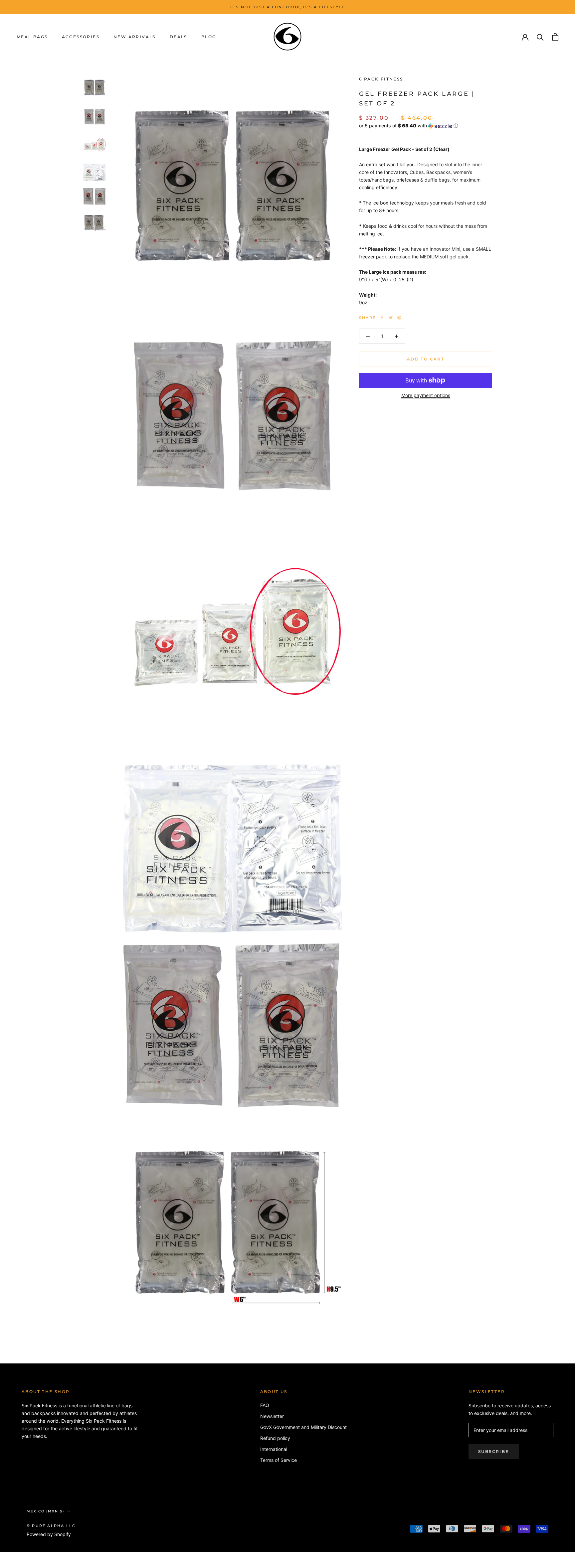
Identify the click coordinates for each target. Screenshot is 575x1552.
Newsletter (272, 1416)
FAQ (264, 1405)
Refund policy (275, 1438)
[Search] (540, 36)
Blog (208, 37)
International (273, 1449)
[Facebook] (382, 318)
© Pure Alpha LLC (51, 1525)
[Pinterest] (399, 318)
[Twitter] (391, 318)
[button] (425, 126)
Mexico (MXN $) (45, 1511)
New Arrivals (134, 37)
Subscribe (493, 1451)
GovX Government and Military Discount (303, 1427)
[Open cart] (555, 37)
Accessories (80, 37)
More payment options (425, 395)
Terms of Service (278, 1460)
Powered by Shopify (49, 1534)
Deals (178, 37)
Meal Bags (32, 37)
